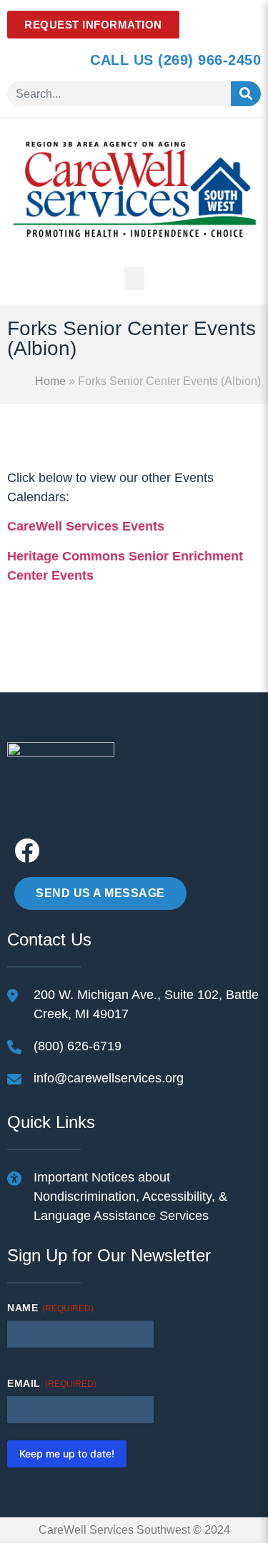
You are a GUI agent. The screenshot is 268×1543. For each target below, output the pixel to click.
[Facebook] (26, 850)
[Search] (246, 93)
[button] (134, 278)
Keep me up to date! (66, 1453)
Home (50, 381)
